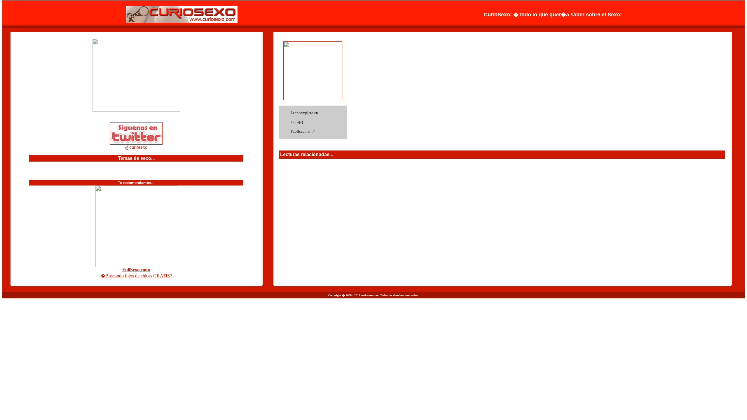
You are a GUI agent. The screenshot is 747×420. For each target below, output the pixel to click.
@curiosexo (136, 147)
